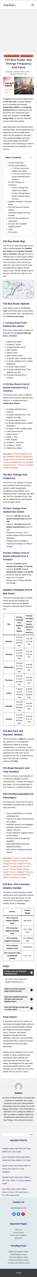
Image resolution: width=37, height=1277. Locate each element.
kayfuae (10, 71)
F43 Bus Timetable (11, 468)
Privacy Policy (18, 1233)
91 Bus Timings (17, 864)
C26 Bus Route (9, 465)
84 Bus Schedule (26, 462)
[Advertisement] (18, 29)
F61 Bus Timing (16, 866)
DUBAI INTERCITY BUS (11, 55)
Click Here (27, 956)
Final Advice (13, 232)
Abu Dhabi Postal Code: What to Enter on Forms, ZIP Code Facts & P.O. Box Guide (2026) (15, 1192)
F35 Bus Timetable (18, 875)
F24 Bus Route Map (16, 163)
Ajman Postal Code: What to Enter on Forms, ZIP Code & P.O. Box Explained (16, 1169)
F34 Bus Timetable (25, 465)
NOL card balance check (18, 1257)
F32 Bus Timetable (20, 454)
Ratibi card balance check (18, 1252)
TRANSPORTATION (27, 55)
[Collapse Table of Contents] (30, 157)
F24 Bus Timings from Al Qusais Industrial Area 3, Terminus (21, 196)
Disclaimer (18, 1238)
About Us (18, 1230)
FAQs (10, 229)
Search (31, 1134)
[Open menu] (32, 5)
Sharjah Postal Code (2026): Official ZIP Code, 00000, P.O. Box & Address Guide (16, 1180)
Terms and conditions (18, 1235)
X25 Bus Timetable (11, 462)
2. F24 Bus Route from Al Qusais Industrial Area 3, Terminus (21, 176)
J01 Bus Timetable (17, 872)
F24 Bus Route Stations (17, 165)
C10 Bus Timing (19, 858)
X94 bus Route (15, 869)
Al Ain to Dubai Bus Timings (21, 459)
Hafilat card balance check (19, 1260)
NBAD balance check (18, 1254)
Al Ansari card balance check (19, 1263)
